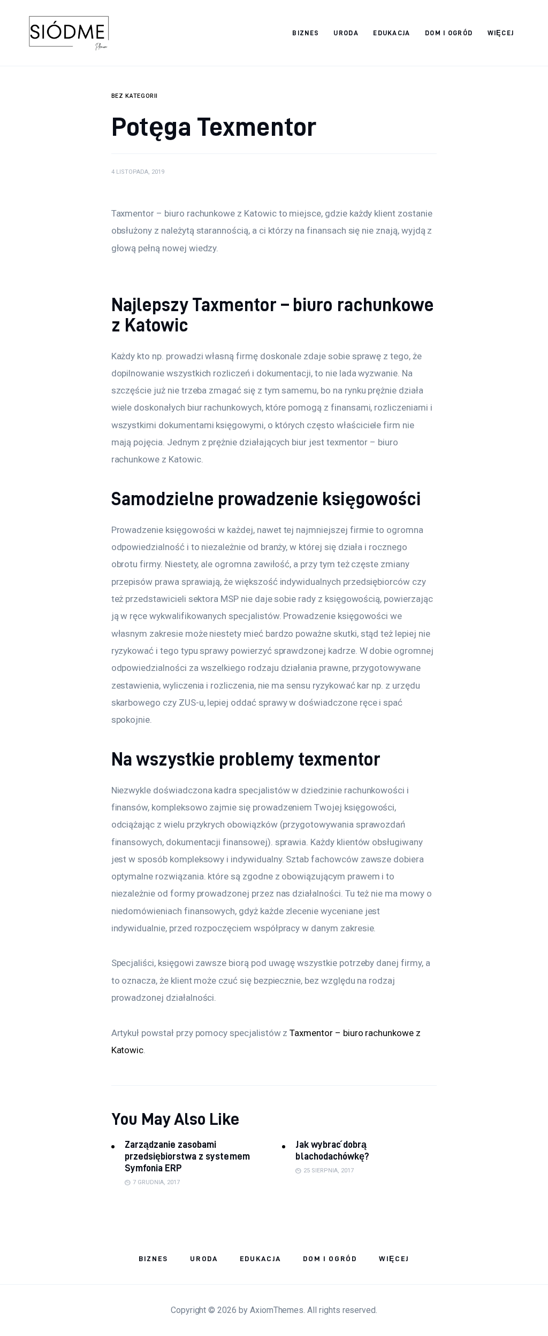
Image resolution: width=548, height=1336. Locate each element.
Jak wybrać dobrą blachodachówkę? (332, 1150)
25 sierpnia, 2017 (328, 1170)
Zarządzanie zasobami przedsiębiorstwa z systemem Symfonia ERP (187, 1156)
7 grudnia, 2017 (156, 1182)
